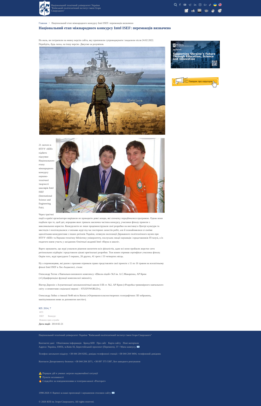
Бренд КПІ (89, 343)
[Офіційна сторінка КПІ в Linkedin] (195, 4)
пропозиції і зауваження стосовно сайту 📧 (92, 392)
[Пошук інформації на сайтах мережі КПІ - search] (175, 4)
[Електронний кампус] (205, 10)
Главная (43, 23)
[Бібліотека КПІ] (212, 10)
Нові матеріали (131, 343)
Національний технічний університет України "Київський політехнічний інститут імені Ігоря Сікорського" (76, 8)
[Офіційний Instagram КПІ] (200, 4)
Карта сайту (114, 343)
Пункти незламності (53, 377)
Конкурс (52, 316)
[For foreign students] (219, 10)
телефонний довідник (149, 353)
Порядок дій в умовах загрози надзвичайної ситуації (70, 373)
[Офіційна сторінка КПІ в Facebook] (180, 4)
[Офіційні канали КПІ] (190, 4)
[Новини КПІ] (186, 10)
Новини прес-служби (49, 320)
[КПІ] (215, 4)
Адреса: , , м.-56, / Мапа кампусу (87, 346)
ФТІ (41, 312)
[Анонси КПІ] (192, 10)
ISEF (41, 316)
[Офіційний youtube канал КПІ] (185, 4)
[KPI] (220, 4)
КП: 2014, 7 (45, 308)
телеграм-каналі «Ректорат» (91, 381)
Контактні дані (46, 343)
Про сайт (101, 343)
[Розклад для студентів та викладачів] (199, 10)
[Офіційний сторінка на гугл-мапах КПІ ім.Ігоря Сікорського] (205, 4)
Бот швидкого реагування (126, 361)
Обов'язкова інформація (68, 343)
